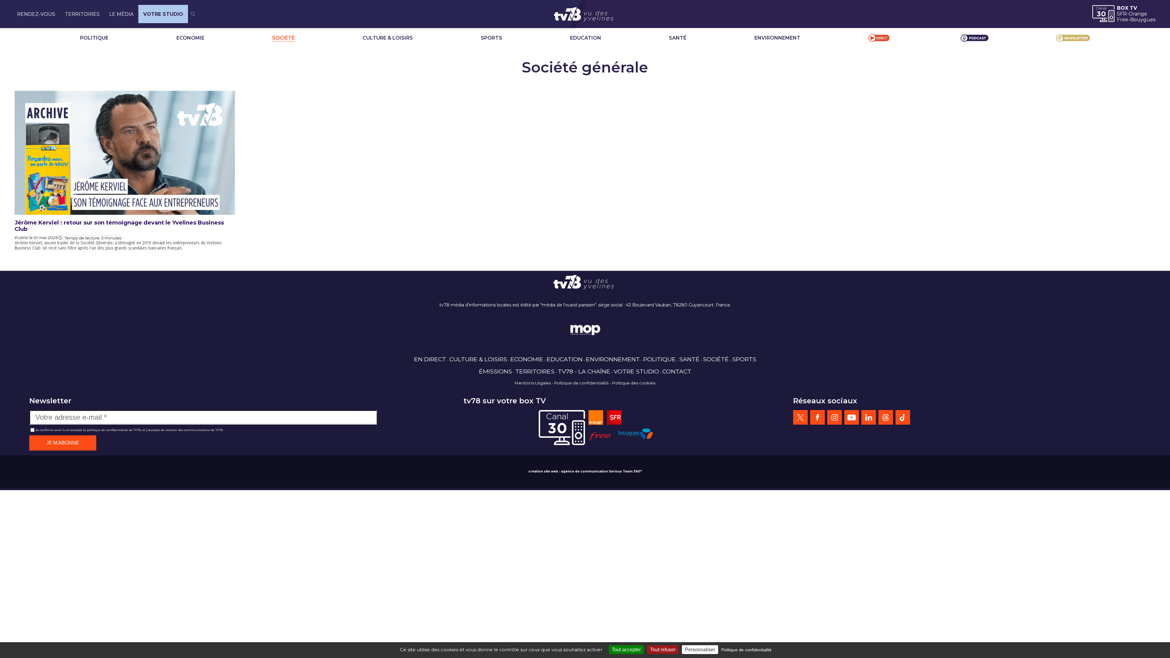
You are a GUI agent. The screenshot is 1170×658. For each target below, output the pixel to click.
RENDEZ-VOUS (36, 14)
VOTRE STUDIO (163, 14)
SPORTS (491, 38)
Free (1122, 20)
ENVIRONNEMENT (777, 38)
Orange (1138, 14)
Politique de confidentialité (581, 382)
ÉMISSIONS (495, 371)
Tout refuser (662, 649)
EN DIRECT (430, 359)
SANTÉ (677, 38)
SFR (1122, 14)
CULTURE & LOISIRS (388, 38)
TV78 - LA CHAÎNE (584, 371)
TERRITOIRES (82, 14)
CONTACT (676, 371)
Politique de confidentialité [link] (746, 649)
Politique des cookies (633, 382)
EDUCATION (585, 38)
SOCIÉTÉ (283, 38)
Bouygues (1142, 20)
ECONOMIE (190, 38)
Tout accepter (626, 649)
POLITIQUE (94, 38)
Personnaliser (700, 649)
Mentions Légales (533, 382)
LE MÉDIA (121, 14)
